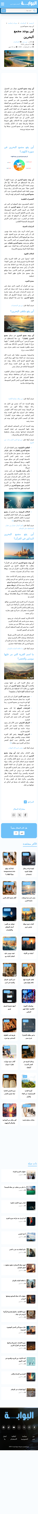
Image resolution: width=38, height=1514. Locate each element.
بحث (3, 10)
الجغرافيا (6, 1105)
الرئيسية (31, 23)
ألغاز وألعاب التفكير (8, 883)
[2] (11, 743)
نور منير (24, 42)
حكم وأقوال (26, 909)
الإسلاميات (23, 23)
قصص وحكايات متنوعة (9, 939)
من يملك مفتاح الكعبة (16, 399)
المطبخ (25, 965)
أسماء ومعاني (27, 883)
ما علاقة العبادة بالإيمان (15, 648)
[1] (13, 520)
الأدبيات (6, 1076)
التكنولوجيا (26, 854)
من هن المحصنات (17, 305)
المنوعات (26, 1020)
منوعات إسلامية (12, 23)
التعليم (5, 854)
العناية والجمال (27, 1105)
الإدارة (25, 991)
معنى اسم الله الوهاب (15, 748)
